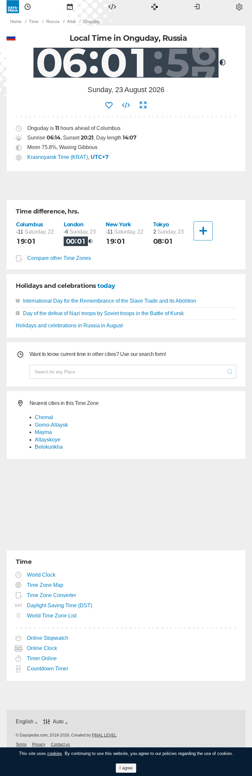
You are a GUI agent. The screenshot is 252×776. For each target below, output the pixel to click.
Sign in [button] (197, 6)
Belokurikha (49, 447)
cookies (54, 753)
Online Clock (42, 648)
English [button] (24, 721)
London (74, 224)
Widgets (112, 6)
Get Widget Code (126, 105)
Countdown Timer (47, 668)
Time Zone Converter (51, 595)
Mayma (43, 432)
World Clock (41, 575)
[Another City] (203, 230)
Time (27, 6)
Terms (21, 744)
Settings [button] (239, 6)
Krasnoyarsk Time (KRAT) (57, 157)
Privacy (38, 744)
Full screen (143, 105)
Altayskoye (47, 439)
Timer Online (42, 658)
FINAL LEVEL (104, 735)
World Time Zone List (51, 615)
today (106, 285)
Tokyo (161, 224)
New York (118, 224)
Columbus (29, 224)
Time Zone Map (45, 585)
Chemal (44, 417)
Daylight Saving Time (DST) (59, 605)
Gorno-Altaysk (51, 425)
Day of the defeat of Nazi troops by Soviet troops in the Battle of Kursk (103, 313)
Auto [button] (58, 721)
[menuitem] (27, 6)
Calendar (70, 6)
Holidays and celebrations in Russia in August (69, 325)
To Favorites (109, 105)
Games (154, 6)
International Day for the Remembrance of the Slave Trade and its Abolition (109, 301)
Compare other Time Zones (59, 258)
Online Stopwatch (47, 638)
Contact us (60, 744)
